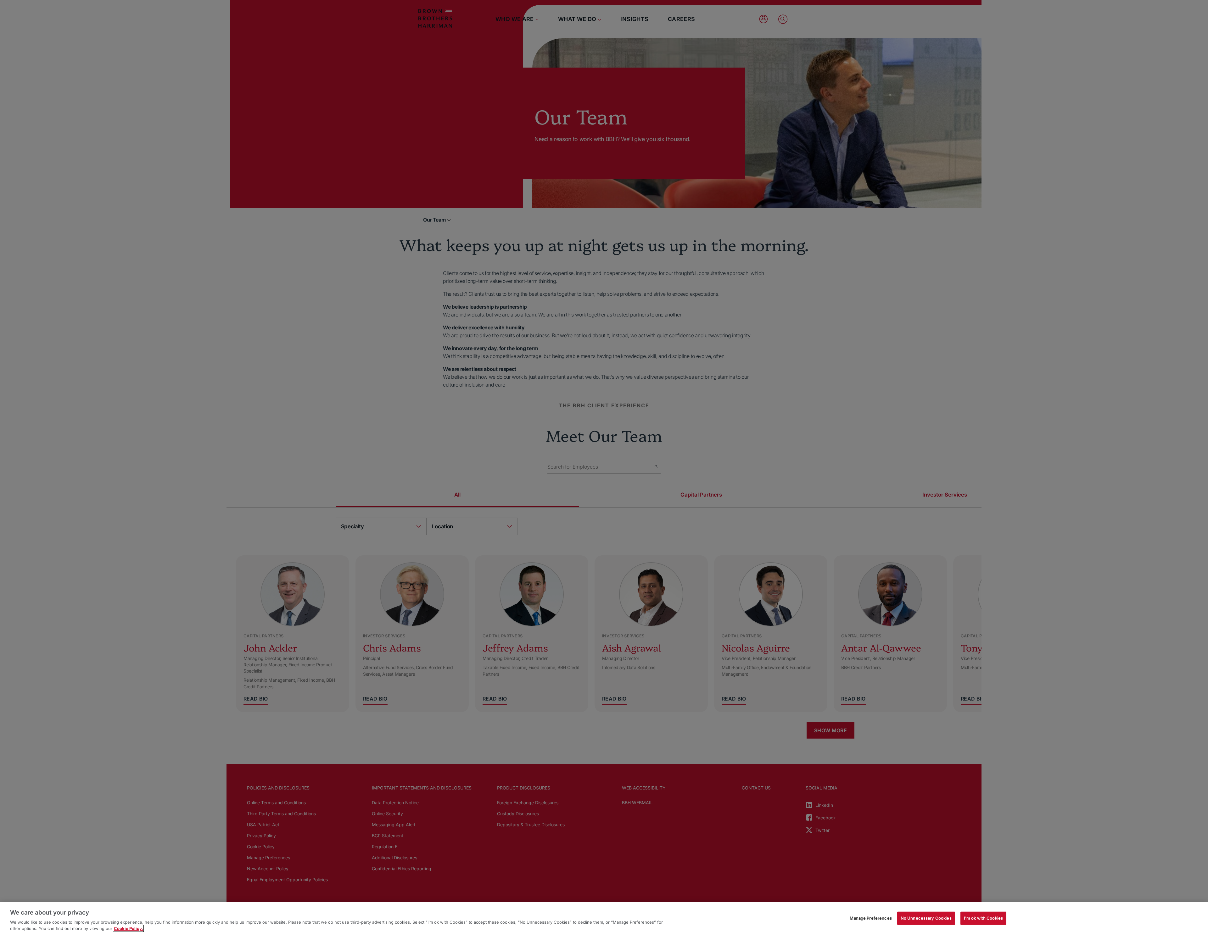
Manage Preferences (871, 918)
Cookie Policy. (128, 928)
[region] (604, 918)
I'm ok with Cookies (983, 918)
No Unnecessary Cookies (926, 918)
